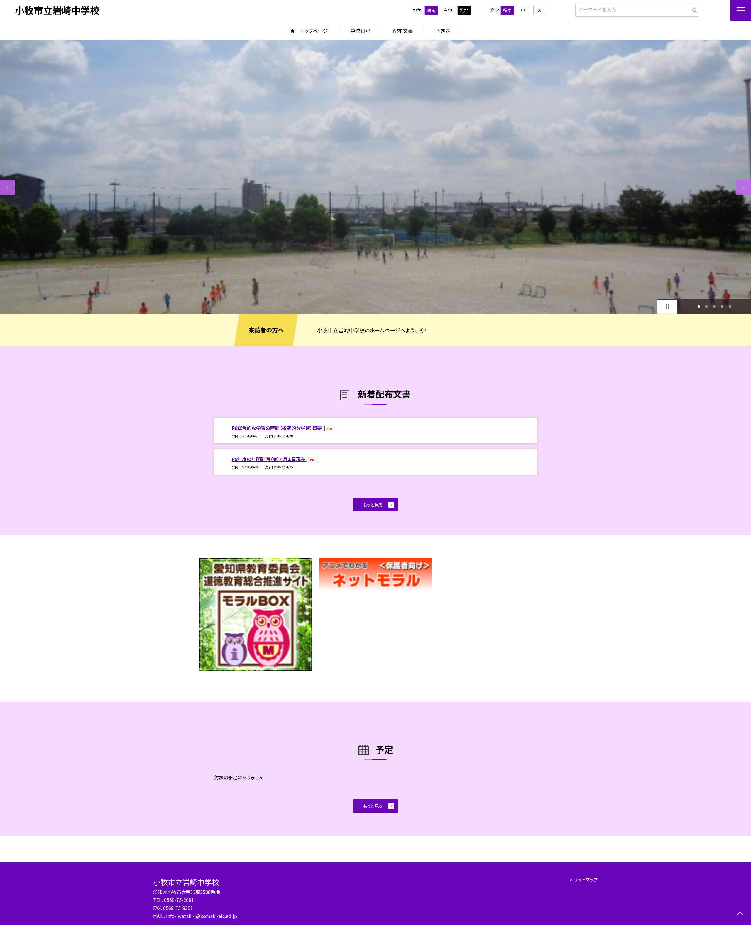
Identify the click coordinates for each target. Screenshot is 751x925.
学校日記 (360, 30)
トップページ (314, 30)
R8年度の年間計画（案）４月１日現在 (269, 458)
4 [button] (722, 306)
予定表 (442, 30)
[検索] (693, 9)
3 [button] (714, 306)
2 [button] (706, 306)
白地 (447, 10)
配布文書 (403, 30)
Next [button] (743, 187)
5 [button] (730, 306)
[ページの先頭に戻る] (740, 914)
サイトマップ (586, 879)
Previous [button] (7, 187)
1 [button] (698, 306)
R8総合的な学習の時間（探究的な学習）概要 (277, 427)
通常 (431, 10)
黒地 (464, 10)
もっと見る (373, 505)
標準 (507, 10)
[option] (375, 177)
